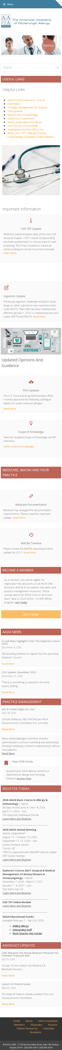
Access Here (24, 778)
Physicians (36, 1024)
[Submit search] (58, 67)
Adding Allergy (21, 925)
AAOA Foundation (48, 1020)
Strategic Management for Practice (27, 107)
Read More (39, 316)
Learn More (10, 253)
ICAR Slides (13, 103)
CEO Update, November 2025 (19, 672)
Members (19, 1024)
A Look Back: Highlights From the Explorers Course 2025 (31, 642)
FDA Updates (15, 111)
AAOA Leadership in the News (24, 122)
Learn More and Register (17, 818)
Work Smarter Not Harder (27, 933)
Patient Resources (27, 1028)
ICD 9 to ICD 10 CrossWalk (22, 125)
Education (48, 1028)
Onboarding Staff (22, 929)
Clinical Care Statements (21, 118)
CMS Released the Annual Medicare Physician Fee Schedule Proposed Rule (30, 954)
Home (16, 1020)
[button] (8, 4)
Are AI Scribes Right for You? (18, 709)
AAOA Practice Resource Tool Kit (26, 100)
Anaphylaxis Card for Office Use (25, 129)
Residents (35, 1032)
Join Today (21, 602)
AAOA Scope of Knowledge (22, 114)
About (29, 1020)
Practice (52, 1024)
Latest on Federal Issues (16, 984)
